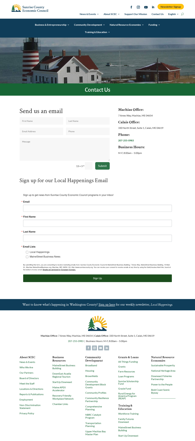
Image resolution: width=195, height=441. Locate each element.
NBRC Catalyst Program (93, 416)
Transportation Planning (93, 424)
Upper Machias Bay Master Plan (95, 433)
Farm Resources (126, 371)
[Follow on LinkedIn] (153, 7)
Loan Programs (126, 376)
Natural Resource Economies (125, 25)
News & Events (88, 14)
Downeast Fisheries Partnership (161, 377)
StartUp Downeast (62, 381)
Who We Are (26, 367)
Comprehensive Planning (93, 408)
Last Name (29, 231)
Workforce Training (128, 413)
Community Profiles (95, 392)
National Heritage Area (163, 370)
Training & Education (96, 32)
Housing (89, 370)
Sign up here (107, 304)
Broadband (91, 365)
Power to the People (161, 384)
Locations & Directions (31, 388)
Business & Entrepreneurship (50, 25)
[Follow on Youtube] (146, 7)
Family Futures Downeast (126, 420)
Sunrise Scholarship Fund (128, 382)
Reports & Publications (32, 394)
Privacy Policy (27, 413)
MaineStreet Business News (45, 256)
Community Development (88, 25)
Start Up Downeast (128, 435)
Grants (122, 366)
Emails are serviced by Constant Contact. (59, 269)
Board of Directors (29, 378)
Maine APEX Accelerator (59, 389)
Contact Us (158, 14)
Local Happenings (40, 252)
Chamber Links (60, 403)
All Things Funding (128, 361)
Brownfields (91, 376)
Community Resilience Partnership (97, 399)
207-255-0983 (126, 140)
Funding (153, 25)
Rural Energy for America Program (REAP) (127, 396)
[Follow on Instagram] (138, 7)
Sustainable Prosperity (163, 365)
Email (26, 201)
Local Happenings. (162, 304)
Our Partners (26, 372)
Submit (102, 165)
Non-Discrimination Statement (30, 406)
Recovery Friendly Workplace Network (63, 397)
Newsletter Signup (171, 6)
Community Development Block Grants (95, 384)
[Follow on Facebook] (131, 7)
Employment (26, 399)
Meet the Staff (27, 383)
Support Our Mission (135, 14)
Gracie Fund (124, 388)
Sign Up (97, 278)
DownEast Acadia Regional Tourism (61, 375)
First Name (29, 216)
